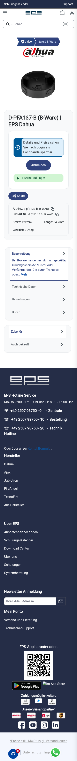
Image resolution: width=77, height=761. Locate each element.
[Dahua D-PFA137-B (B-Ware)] (38, 83)
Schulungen (12, 565)
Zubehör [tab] (16, 331)
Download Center (16, 548)
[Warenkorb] (62, 13)
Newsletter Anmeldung (23, 591)
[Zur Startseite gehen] (33, 12)
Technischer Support (19, 628)
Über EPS (11, 523)
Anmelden (38, 165)
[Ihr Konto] (72, 13)
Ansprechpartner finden (21, 532)
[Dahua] (38, 52)
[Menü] (5, 13)
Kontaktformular (39, 448)
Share (21, 195)
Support (68, 4)
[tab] (39, 264)
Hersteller (12, 456)
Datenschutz (32, 752)
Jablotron (11, 480)
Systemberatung (16, 573)
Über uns (10, 557)
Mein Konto (13, 611)
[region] (38, 84)
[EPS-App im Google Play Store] (26, 685)
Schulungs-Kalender (18, 540)
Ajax (7, 472)
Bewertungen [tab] (21, 299)
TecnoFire (11, 497)
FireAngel (11, 489)
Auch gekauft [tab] (20, 344)
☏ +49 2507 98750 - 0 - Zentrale (33, 410)
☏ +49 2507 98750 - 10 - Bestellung (35, 419)
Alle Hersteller (14, 505)
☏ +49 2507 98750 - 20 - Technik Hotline (33, 431)
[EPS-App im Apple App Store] (54, 685)
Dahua (9, 464)
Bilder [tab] (16, 312)
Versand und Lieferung (20, 620)
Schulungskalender (16, 4)
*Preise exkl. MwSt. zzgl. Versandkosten (38, 741)
